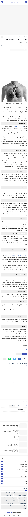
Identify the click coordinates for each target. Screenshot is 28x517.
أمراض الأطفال (14, 464)
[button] (19, 359)
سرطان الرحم (14, 476)
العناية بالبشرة (14, 466)
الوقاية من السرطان (14, 469)
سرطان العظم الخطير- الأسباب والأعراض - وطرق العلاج (10, 426)
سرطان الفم (14, 478)
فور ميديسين (14, 2)
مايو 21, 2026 (15, 430)
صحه (14, 481)
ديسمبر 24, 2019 (15, 424)
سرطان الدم (14, 474)
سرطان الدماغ (24, 500)
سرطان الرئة (19, 354)
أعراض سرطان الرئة (19, 126)
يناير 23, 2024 (15, 436)
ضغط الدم (14, 483)
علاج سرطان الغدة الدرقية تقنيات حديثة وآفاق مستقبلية (11, 451)
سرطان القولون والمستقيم (21, 505)
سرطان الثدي (13, 498)
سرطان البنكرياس (23, 498)
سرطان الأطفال (9, 495)
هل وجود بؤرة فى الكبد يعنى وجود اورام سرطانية (11, 439)
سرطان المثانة (10, 505)
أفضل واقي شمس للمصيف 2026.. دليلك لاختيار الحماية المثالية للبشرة (10, 445)
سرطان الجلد (14, 471)
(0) (2, 45)
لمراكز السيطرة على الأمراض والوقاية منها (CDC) (16, 255)
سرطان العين (10, 503)
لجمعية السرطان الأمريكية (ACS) (15, 160)
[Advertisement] (14, 20)
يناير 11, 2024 (15, 449)
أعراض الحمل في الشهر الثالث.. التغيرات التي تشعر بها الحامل (10, 432)
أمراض (14, 461)
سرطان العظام (23, 503)
